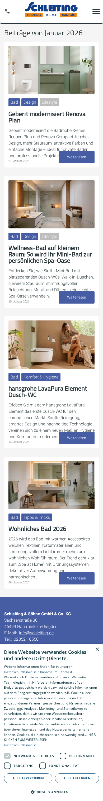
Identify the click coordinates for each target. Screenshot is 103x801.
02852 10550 (26, 639)
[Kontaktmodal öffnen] (7, 11)
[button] (96, 11)
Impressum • (50, 672)
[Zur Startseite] (51, 11)
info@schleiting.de (36, 632)
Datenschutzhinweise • (22, 672)
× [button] (97, 649)
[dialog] (51, 722)
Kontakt (66, 672)
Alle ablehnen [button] (77, 778)
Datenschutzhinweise (20, 745)
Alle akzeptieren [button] (28, 778)
